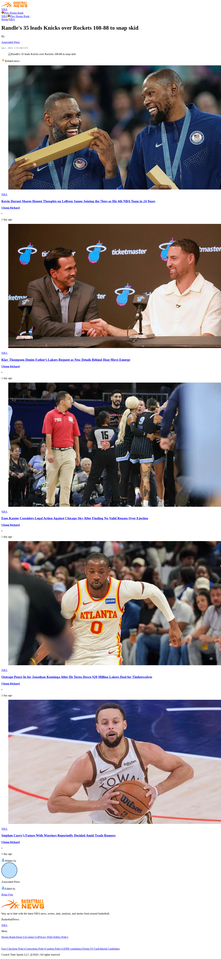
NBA (4, 9)
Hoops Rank (8, 937)
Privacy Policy (46, 937)
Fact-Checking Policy (13, 948)
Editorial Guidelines (109, 948)
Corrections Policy (35, 948)
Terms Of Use (90, 948)
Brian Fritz (7, 894)
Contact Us (32, 937)
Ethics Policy (61, 937)
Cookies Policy (53, 948)
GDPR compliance (72, 948)
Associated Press (10, 42)
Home (4, 19)
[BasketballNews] (14, 6)
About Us (20, 937)
